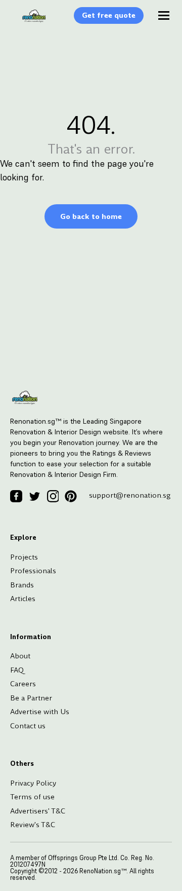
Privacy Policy (33, 783)
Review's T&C (32, 825)
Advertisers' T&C (37, 811)
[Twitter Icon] (34, 496)
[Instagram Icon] (53, 496)
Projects (24, 557)
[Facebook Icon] (16, 496)
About (20, 656)
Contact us (28, 726)
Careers (23, 684)
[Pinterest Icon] (71, 496)
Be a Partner (31, 698)
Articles (22, 598)
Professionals (33, 571)
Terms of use (32, 797)
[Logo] (29, 21)
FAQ (17, 670)
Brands (22, 585)
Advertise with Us (39, 712)
